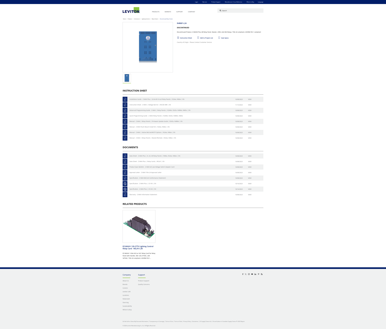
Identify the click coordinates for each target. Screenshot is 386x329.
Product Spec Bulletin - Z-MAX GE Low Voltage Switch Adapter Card (151, 167)
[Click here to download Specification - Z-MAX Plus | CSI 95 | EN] (125, 183)
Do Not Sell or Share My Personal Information (135, 321)
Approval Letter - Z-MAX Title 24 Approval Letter (145, 172)
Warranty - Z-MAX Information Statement (143, 194)
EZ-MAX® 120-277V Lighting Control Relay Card (138, 247)
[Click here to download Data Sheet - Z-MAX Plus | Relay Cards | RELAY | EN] (125, 161)
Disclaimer (195, 321)
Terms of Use (169, 321)
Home (124, 19)
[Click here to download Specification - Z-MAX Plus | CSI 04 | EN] (125, 189)
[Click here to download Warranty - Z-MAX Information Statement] (125, 194)
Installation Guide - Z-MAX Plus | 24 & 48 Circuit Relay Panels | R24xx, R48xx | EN (156, 99)
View (249, 99)
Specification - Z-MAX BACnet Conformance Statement (147, 178)
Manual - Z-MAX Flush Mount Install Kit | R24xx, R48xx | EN (149, 127)
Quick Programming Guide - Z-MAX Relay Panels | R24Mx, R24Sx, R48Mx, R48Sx (156, 116)
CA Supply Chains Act (205, 321)
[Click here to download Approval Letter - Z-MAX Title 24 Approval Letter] (125, 172)
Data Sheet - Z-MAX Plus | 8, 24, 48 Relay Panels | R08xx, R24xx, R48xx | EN (154, 156)
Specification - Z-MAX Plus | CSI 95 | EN (142, 183)
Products (130, 19)
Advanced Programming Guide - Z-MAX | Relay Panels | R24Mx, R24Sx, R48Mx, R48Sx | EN (159, 110)
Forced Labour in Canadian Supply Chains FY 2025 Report (229, 321)
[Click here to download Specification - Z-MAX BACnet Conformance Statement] (125, 178)
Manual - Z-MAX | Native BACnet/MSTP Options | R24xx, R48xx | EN (152, 132)
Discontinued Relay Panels (166, 19)
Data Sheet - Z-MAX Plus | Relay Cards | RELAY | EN (146, 161)
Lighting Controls (146, 19)
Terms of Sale (178, 321)
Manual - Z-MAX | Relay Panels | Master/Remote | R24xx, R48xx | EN (152, 138)
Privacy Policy (187, 321)
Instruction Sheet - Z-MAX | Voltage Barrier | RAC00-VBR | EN (150, 105)
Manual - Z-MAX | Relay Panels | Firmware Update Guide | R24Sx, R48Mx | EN (155, 121)
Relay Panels (155, 19)
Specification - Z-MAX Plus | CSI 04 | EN (142, 189)
